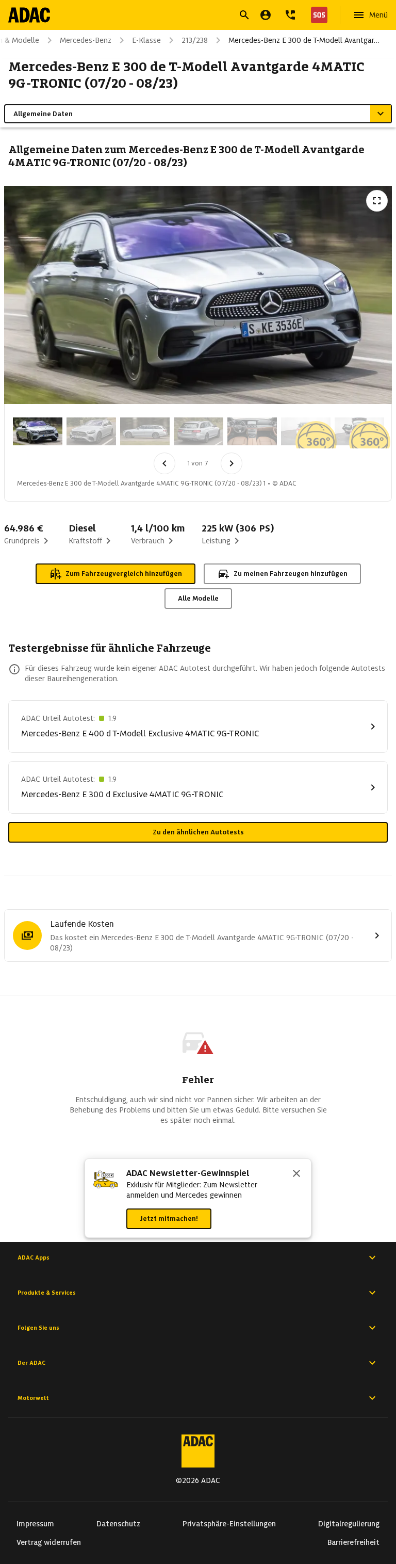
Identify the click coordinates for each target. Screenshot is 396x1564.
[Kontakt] (290, 15)
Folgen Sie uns (38, 1327)
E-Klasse (146, 40)
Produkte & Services (47, 1292)
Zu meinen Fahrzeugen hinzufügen (291, 573)
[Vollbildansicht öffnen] (377, 201)
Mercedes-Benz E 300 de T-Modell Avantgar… (304, 40)
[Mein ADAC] (265, 15)
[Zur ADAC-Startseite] (29, 15)
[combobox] (185, 16)
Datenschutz (118, 1523)
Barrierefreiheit (353, 1542)
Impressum (35, 1523)
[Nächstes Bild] (231, 463)
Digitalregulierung (349, 1523)
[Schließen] (296, 1174)
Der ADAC (31, 1362)
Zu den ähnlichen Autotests (198, 832)
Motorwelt (33, 1397)
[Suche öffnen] (244, 15)
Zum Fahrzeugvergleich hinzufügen (123, 573)
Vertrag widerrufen (48, 1542)
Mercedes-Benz (85, 40)
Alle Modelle (198, 598)
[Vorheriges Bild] (164, 463)
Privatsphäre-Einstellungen (229, 1523)
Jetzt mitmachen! (169, 1218)
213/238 (195, 40)
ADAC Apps (34, 1257)
